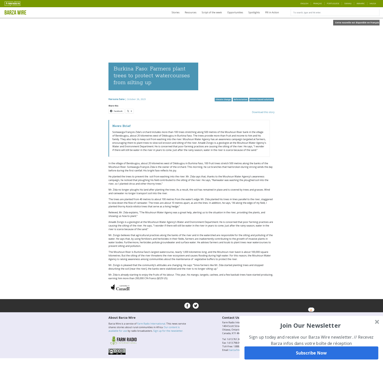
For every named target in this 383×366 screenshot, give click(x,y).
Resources (190, 12)
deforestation (240, 99)
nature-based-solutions (261, 99)
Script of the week (212, 12)
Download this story (263, 112)
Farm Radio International (151, 323)
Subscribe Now (311, 353)
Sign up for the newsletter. (168, 330)
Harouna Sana (116, 99)
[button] (310, 325)
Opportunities (235, 12)
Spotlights (254, 12)
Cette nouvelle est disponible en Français (357, 22)
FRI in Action (272, 12)
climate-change (223, 99)
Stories (176, 12)
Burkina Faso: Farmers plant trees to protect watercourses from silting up (152, 75)
